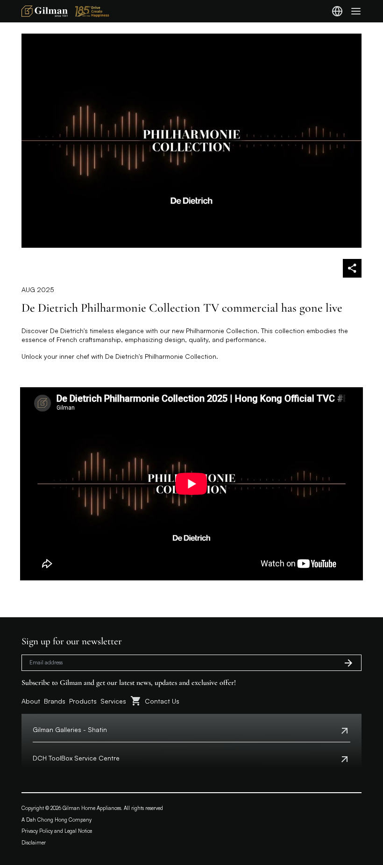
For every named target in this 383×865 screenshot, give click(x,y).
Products (83, 701)
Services (113, 701)
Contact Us (162, 701)
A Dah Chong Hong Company (56, 819)
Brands (54, 701)
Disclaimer (33, 842)
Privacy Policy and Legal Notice (56, 831)
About (30, 701)
